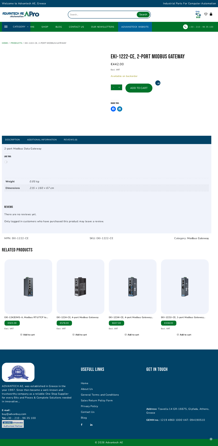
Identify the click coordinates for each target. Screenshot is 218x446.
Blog (84, 418)
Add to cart (139, 88)
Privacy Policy (89, 406)
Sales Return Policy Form (97, 400)
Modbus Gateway (198, 238)
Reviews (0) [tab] (70, 139)
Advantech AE (114, 442)
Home (84, 383)
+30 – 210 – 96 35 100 (201, 27)
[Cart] (214, 14)
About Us (87, 389)
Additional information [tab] (42, 139)
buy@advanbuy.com (14, 414)
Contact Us (88, 412)
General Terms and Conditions (100, 395)
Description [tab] (12, 139)
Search (143, 14)
